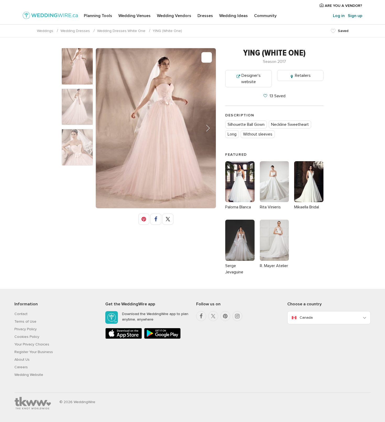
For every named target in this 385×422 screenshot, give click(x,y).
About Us (22, 359)
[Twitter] (213, 316)
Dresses (205, 15)
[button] (205, 128)
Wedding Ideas (233, 15)
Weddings (45, 31)
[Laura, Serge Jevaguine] (240, 259)
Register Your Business (33, 352)
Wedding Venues (134, 15)
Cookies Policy (26, 336)
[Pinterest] (225, 316)
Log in (339, 15)
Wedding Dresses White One (121, 31)
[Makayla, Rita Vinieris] (274, 200)
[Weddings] (50, 16)
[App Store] (123, 338)
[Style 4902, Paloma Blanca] (240, 200)
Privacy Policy (25, 329)
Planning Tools (98, 15)
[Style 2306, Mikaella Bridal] (308, 200)
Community (265, 15)
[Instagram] (237, 316)
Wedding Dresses (75, 31)
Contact (21, 314)
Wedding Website (28, 374)
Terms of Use (25, 321)
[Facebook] (201, 316)
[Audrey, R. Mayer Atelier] (274, 259)
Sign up (355, 15)
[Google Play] (162, 338)
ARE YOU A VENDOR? (343, 5)
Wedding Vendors (174, 15)
